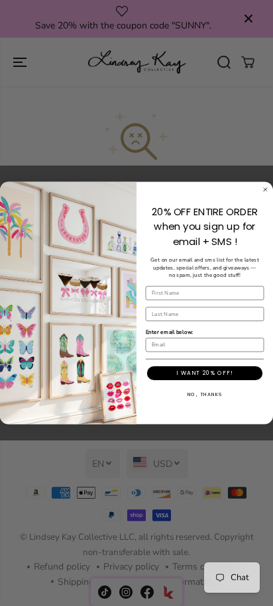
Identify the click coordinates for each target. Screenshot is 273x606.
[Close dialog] (265, 189)
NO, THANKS (205, 394)
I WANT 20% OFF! (204, 373)
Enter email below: (169, 332)
